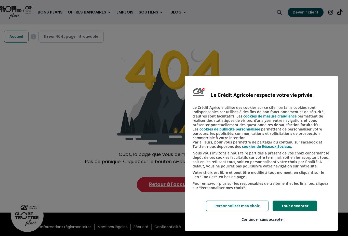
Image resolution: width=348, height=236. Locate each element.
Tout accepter (295, 205)
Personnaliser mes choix (237, 205)
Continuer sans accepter (263, 219)
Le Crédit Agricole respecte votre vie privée (261, 95)
